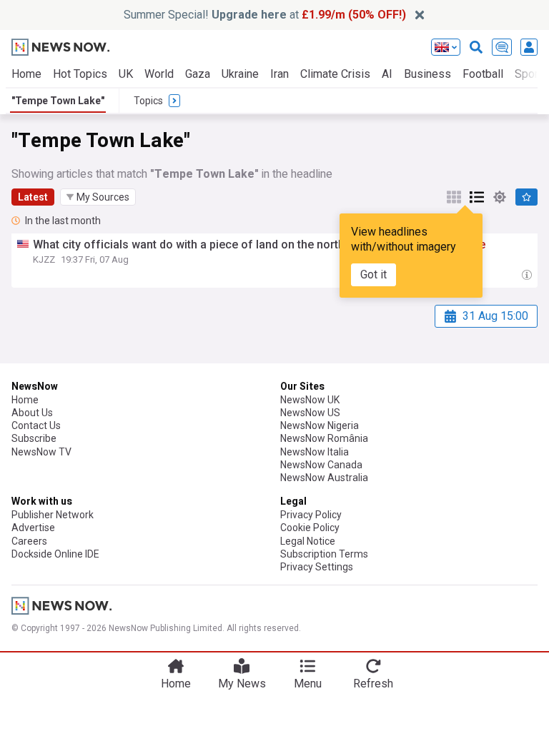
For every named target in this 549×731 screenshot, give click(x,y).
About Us (32, 412)
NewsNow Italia (314, 452)
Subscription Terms (324, 554)
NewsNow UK (310, 399)
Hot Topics (80, 74)
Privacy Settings (316, 567)
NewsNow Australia (324, 477)
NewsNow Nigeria (319, 425)
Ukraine (240, 74)
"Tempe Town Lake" (57, 100)
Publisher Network (52, 514)
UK (126, 74)
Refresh (373, 683)
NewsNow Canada (321, 464)
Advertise (33, 527)
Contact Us (36, 425)
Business (427, 74)
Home (26, 74)
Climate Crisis (335, 74)
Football (483, 74)
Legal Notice (307, 541)
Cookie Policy (310, 527)
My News (242, 683)
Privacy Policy (311, 514)
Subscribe (33, 438)
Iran (279, 74)
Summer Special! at (265, 14)
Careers (29, 541)
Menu (308, 683)
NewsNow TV (41, 452)
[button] (98, 197)
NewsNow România (324, 438)
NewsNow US (310, 412)
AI (387, 74)
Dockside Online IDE (55, 554)
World (159, 74)
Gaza (197, 74)
